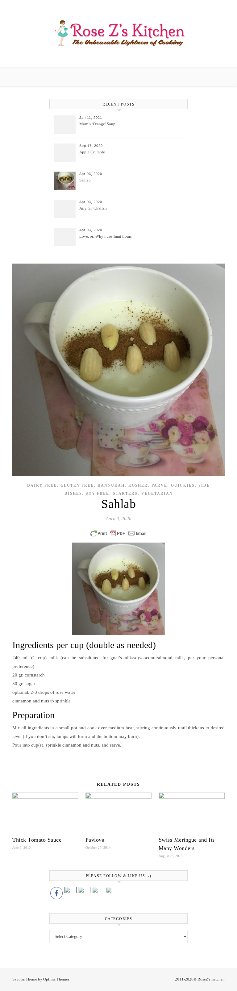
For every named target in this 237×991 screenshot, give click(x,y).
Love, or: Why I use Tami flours (105, 236)
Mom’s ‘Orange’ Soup (97, 124)
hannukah (111, 485)
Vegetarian (157, 493)
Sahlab (85, 180)
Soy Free (97, 493)
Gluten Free (77, 485)
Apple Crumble (92, 152)
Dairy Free (42, 485)
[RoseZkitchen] (118, 33)
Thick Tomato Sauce (36, 840)
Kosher (138, 485)
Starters (125, 493)
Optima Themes (56, 979)
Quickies (183, 485)
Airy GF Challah (93, 208)
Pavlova (95, 840)
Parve (159, 485)
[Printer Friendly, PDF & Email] (118, 533)
